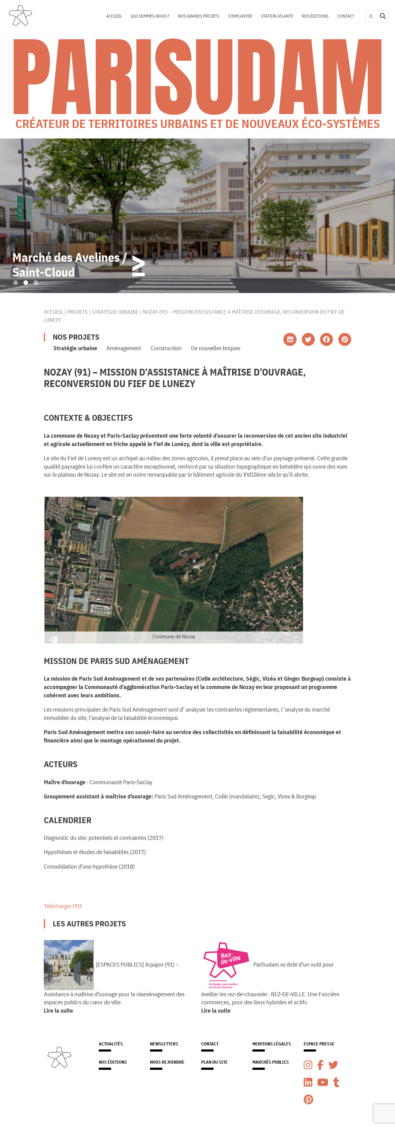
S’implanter (240, 16)
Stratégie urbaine (115, 311)
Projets (78, 311)
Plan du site (214, 1062)
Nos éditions (315, 16)
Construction (166, 348)
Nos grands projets (198, 16)
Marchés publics (270, 1062)
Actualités (111, 1044)
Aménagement (123, 348)
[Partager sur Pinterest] (344, 339)
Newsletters (164, 1044)
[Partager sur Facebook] (326, 339)
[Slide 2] (25, 282)
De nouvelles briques (215, 348)
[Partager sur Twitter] (308, 339)
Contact (345, 16)
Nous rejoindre (167, 1062)
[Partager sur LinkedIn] (289, 339)
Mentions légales (271, 1044)
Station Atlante (277, 16)
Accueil (114, 16)
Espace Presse (319, 1044)
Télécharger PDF (63, 906)
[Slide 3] (36, 282)
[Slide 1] (15, 282)
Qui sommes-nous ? (150, 16)
